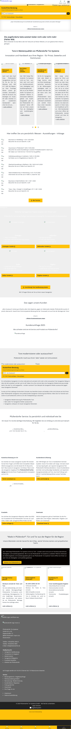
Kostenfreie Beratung (7, 728)
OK (68, 13)
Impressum (8, 693)
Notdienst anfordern (64, 728)
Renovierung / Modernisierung (13, 681)
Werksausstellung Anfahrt (12, 679)
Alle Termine (36, 200)
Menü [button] (68, 1)
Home (2, 615)
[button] (2, 11)
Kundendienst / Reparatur (12, 683)
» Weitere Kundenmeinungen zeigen (35, 28)
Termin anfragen (11, 17)
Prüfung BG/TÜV (9, 685)
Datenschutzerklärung (11, 695)
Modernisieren (9, 656)
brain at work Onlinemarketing (35, 711)
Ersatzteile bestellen (10, 660)
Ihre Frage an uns (10, 689)
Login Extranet (36, 705)
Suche (64, 3)
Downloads (8, 687)
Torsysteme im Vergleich (12, 654)
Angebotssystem (36, 708)
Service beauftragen (49, 728)
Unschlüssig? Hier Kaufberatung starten (36, 287)
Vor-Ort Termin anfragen (21, 728)
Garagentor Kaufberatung (12, 652)
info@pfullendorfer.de (13, 646)
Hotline (61, 3)
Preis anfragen (19, 17)
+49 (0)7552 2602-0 (13, 641)
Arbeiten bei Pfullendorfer (11, 562)
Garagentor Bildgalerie (11, 658)
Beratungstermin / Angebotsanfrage (15, 677)
